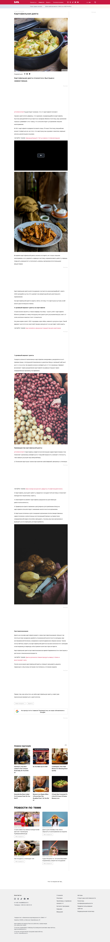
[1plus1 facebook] (24, 899)
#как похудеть (19, 703)
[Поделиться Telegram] (24, 74)
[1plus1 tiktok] (21, 899)
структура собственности (86, 898)
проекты (33, 2)
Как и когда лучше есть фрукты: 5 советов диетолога (44, 488)
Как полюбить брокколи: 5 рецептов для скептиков (43, 328)
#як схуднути (19, 836)
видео (48, 2)
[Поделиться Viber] (29, 74)
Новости (41, 2)
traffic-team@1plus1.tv (21, 933)
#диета (30, 703)
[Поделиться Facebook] (27, 74)
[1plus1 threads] (18, 899)
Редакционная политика (85, 911)
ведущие (60, 911)
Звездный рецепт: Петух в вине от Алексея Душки (43, 138)
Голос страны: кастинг (36, 6)
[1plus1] (16, 2)
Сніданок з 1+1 (19, 823)
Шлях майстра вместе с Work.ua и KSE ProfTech (58, 6)
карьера (59, 909)
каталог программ (63, 906)
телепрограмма (58, 2)
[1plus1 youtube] (28, 899)
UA (87, 2)
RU (90, 2)
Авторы (80, 895)
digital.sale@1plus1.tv (20, 929)
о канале (60, 895)
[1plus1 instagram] (15, 899)
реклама (59, 898)
